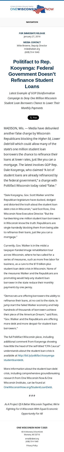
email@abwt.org (32, 438)
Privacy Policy (32, 445)
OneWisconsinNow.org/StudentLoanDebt (28, 387)
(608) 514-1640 (32, 441)
